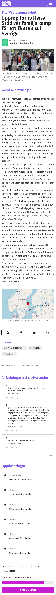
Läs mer (50, 456)
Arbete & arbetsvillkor (14, 348)
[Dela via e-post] (48, 332)
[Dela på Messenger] (8, 332)
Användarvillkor (8, 566)
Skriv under (28, 589)
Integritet (22, 566)
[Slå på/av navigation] (50, 4)
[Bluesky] (38, 566)
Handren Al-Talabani (20, 43)
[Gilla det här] (7, 398)
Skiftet (12, 571)
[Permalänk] (17, 398)
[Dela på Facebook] (21, 332)
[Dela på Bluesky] (34, 332)
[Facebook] (31, 566)
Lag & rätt (35, 348)
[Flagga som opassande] (12, 398)
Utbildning (9, 354)
